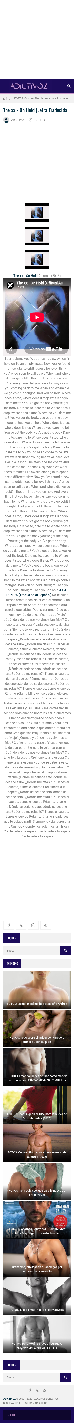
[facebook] (8, 925)
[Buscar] (69, 86)
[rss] (44, 1390)
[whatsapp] (33, 925)
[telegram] (45, 925)
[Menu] (5, 86)
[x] (21, 925)
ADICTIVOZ (18, 119)
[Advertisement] (37, 41)
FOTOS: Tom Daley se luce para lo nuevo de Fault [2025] (42, 98)
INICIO (11, 1415)
